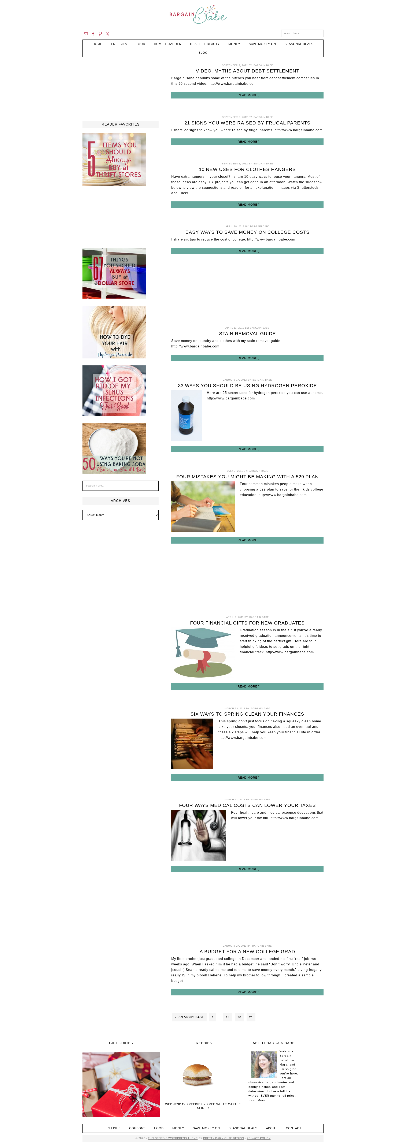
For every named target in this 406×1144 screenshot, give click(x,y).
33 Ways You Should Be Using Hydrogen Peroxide (247, 385)
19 (228, 1017)
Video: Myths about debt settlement (247, 71)
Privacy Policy (259, 1138)
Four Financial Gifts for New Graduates (247, 623)
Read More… (258, 1100)
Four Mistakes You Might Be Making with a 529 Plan (247, 476)
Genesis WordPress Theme (176, 1138)
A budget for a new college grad (247, 951)
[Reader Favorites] (114, 184)
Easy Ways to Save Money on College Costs (247, 232)
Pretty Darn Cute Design (223, 1138)
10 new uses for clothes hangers (247, 169)
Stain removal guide (247, 333)
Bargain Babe (203, 14)
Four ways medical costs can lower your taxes (247, 805)
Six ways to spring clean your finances (247, 714)
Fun (151, 1138)
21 (251, 1017)
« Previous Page (189, 1017)
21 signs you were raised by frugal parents (247, 123)
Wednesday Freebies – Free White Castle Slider (203, 1106)
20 (239, 1017)
